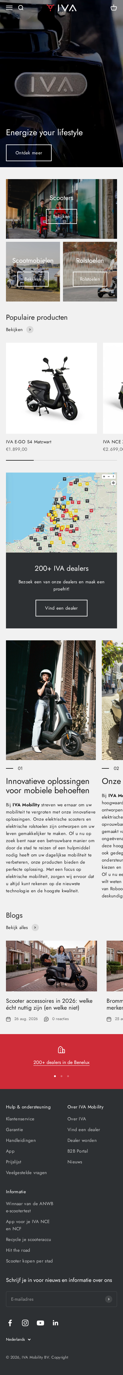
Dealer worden (82, 1140)
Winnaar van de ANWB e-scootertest (29, 1207)
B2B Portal (77, 1151)
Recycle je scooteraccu (28, 1239)
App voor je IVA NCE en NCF (28, 1225)
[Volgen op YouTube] (40, 1323)
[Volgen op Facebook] (10, 1323)
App (10, 1151)
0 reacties (60, 1019)
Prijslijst (13, 1162)
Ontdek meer (29, 153)
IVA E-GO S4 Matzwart (28, 442)
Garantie (14, 1129)
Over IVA (76, 1119)
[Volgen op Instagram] (25, 1323)
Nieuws (74, 1162)
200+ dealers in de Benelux (61, 1062)
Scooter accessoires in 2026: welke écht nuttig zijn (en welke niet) (49, 1004)
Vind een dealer (61, 608)
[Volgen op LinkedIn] (56, 1323)
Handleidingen (21, 1140)
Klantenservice (20, 1119)
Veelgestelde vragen (26, 1172)
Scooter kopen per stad (29, 1261)
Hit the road (18, 1250)
